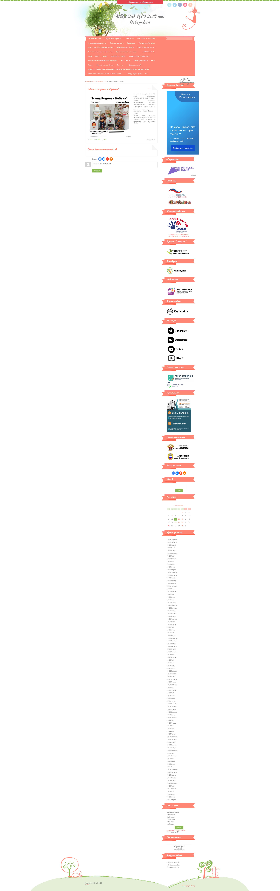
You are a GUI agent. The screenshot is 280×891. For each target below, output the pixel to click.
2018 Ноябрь (172, 545)
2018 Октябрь (172, 542)
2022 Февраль (172, 652)
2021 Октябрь (172, 641)
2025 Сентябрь (172, 769)
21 (179, 522)
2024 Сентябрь (172, 737)
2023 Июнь (171, 696)
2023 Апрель (172, 690)
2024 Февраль (172, 717)
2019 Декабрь (172, 581)
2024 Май (171, 726)
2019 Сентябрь (172, 572)
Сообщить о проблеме (183, 148)
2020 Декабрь (172, 613)
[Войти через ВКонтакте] (103, 159)
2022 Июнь (171, 663)
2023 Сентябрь (172, 704)
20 (175, 522)
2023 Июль (171, 698)
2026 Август (172, 800)
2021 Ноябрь (172, 643)
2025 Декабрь (172, 778)
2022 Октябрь (172, 674)
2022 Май (171, 660)
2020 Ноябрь (172, 611)
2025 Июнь (171, 761)
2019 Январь (172, 550)
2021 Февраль (172, 619)
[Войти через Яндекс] (107, 159)
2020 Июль (171, 600)
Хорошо (172, 817)
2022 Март (171, 654)
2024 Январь (172, 715)
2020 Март (171, 589)
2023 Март (171, 687)
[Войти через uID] (100, 159)
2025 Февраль (172, 750)
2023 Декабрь (172, 712)
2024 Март (171, 720)
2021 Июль (171, 633)
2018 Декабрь (172, 548)
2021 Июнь (171, 630)
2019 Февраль (172, 553)
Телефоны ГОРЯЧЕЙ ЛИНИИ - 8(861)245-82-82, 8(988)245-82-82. (179, 235)
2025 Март (171, 753)
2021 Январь (172, 616)
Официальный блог (174, 862)
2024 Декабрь (172, 745)
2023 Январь (172, 682)
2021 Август (172, 635)
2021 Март (171, 622)
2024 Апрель (172, 723)
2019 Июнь (171, 564)
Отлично (172, 814)
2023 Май (171, 693)
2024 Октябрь (172, 739)
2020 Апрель (172, 591)
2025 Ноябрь (172, 775)
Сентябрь (100, 81)
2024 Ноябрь (172, 742)
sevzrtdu (97, 139)
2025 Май (171, 758)
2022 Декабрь (172, 679)
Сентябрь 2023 (179, 505)
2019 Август (172, 570)
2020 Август (172, 602)
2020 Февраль (172, 586)
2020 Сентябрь (172, 605)
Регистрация (186, 886)
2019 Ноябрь (172, 578)
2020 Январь (172, 583)
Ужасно (171, 824)
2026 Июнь (171, 794)
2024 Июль (171, 731)
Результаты (170, 830)
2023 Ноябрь (172, 709)
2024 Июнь (171, 728)
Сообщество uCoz (174, 865)
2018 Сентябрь (172, 539)
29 (182, 526)
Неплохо (172, 819)
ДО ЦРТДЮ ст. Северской (140, 19)
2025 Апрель (172, 756)
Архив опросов (180, 830)
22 (182, 522)
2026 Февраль (172, 783)
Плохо (171, 822)
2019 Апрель (172, 559)
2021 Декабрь (172, 646)
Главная (88, 81)
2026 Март (171, 786)
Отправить (97, 171)
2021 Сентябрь (172, 638)
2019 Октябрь (172, 575)
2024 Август (172, 734)
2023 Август (172, 701)
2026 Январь (172, 780)
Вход (193, 886)
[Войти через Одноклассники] (111, 159)
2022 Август (172, 668)
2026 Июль (171, 797)
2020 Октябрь (172, 608)
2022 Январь (172, 649)
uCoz (87, 885)
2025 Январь (172, 748)
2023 (93, 81)
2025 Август (172, 767)
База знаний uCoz (173, 868)
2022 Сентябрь (172, 671)
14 (179, 519)
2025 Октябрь (172, 772)
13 (105, 81)
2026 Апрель (172, 789)
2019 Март (171, 556)
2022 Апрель (172, 657)
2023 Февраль (172, 685)
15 (182, 519)
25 (169, 526)
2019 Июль (171, 567)
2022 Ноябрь (172, 676)
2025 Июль (171, 764)
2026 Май (171, 791)
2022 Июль (171, 665)
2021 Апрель (172, 624)
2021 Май (171, 627)
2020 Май (171, 594)
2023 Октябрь (172, 706)
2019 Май (171, 561)
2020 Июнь (171, 597)
